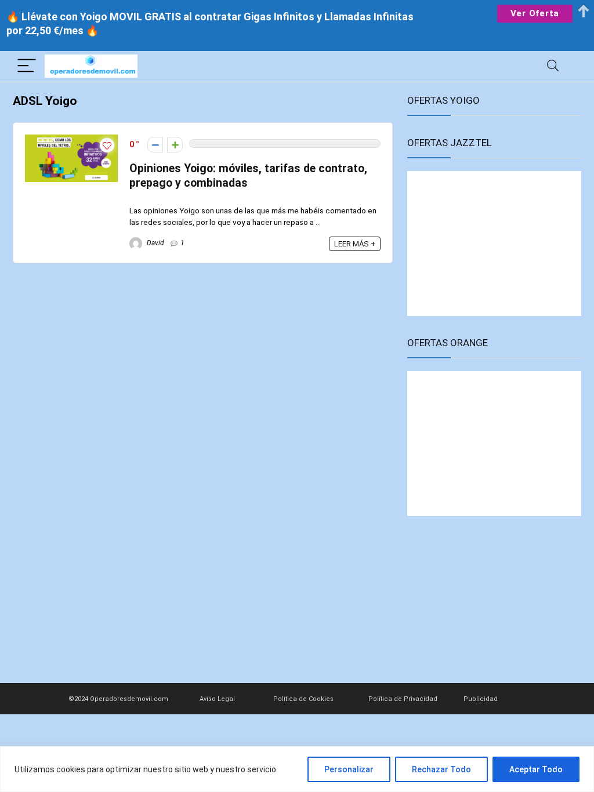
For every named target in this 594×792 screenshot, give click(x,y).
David (154, 243)
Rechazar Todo (441, 769)
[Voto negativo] (155, 144)
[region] (297, 769)
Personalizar (349, 769)
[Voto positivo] (175, 144)
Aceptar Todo (536, 769)
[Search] (553, 66)
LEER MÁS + (354, 243)
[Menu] (27, 66)
